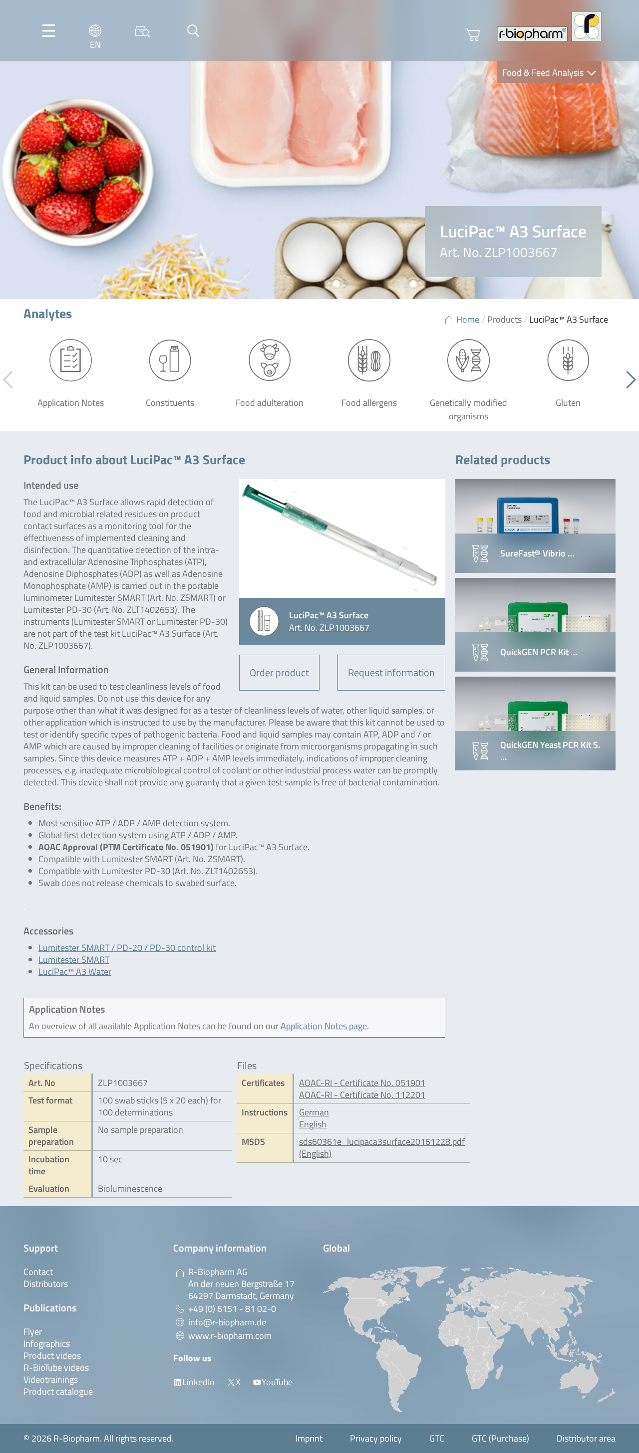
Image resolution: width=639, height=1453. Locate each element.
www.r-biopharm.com (230, 1335)
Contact (38, 1271)
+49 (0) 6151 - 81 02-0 (232, 1308)
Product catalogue (58, 1391)
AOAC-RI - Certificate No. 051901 (362, 1083)
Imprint (309, 1438)
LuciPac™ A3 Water (74, 971)
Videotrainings (50, 1379)
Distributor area (586, 1438)
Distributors (45, 1283)
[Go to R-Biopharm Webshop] (472, 34)
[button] (627, 380)
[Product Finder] (142, 30)
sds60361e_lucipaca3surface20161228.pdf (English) (382, 1147)
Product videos (52, 1355)
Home (467, 319)
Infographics (46, 1343)
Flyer (32, 1331)
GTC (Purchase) (500, 1438)
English (312, 1124)
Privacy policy (376, 1438)
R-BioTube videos (56, 1367)
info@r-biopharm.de (227, 1322)
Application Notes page (324, 1026)
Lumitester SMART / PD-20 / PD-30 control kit (127, 947)
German (314, 1112)
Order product (279, 672)
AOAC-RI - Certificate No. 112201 (362, 1094)
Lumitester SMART (73, 959)
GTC (436, 1438)
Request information (391, 672)
